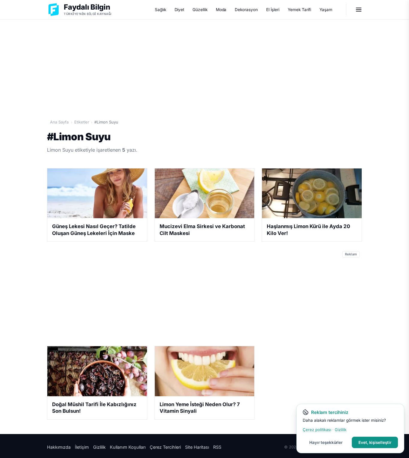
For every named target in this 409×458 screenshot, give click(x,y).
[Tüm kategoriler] (358, 9)
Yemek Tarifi (299, 9)
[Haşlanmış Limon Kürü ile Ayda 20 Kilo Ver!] (312, 193)
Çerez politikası (317, 429)
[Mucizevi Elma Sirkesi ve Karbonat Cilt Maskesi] (205, 193)
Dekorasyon (246, 9)
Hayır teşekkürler (326, 442)
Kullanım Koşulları (128, 447)
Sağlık (160, 9)
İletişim (82, 447)
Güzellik (200, 9)
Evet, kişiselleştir (374, 442)
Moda (221, 9)
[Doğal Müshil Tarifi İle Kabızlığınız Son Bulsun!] (97, 371)
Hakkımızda (59, 447)
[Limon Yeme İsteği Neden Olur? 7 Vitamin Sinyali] (205, 371)
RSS (217, 447)
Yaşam (325, 9)
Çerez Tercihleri (165, 447)
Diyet (179, 9)
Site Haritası (197, 447)
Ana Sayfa (59, 122)
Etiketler (81, 122)
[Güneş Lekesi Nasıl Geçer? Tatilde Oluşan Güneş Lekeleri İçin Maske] (97, 193)
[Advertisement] (204, 66)
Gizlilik (99, 447)
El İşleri (272, 9)
